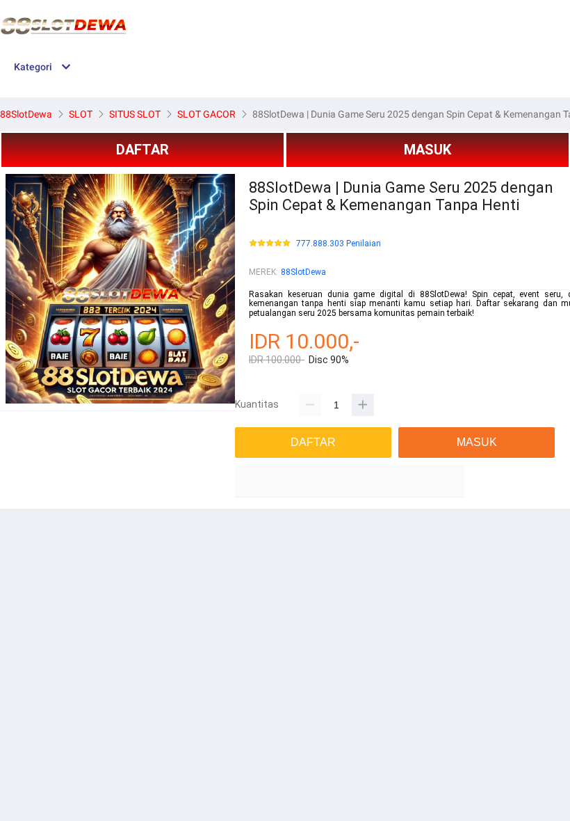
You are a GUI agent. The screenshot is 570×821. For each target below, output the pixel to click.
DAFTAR (142, 149)
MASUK (427, 149)
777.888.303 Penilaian (338, 243)
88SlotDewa (303, 272)
